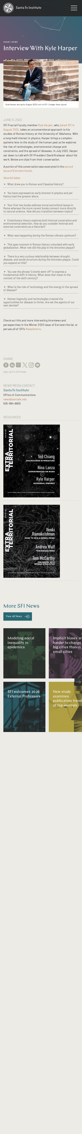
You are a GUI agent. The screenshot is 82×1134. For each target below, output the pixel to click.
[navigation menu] (74, 9)
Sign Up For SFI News (14, 371)
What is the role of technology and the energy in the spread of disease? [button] (40, 288)
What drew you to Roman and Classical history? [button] (35, 184)
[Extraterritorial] (41, 460)
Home (6, 42)
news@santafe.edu (15, 399)
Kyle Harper (45, 125)
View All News (14, 616)
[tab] (41, 185)
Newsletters (33, 329)
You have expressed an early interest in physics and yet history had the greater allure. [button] (38, 194)
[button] (5, 184)
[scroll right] (78, 682)
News (15, 42)
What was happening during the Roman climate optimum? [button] (41, 235)
